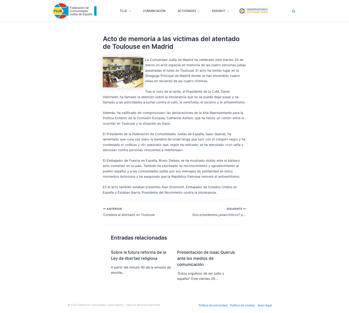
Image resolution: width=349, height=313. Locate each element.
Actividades (187, 11)
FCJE (123, 11)
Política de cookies (242, 305)
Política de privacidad (213, 305)
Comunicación (154, 11)
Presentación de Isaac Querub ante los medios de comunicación (206, 258)
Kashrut (218, 11)
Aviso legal (265, 305)
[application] (129, 11)
